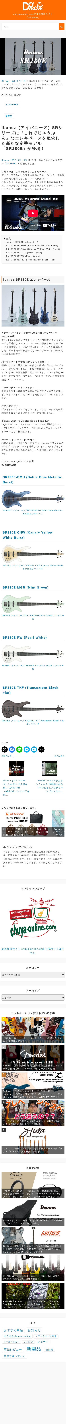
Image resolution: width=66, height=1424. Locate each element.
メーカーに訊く (11, 1342)
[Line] (19, 749)
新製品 (9, 116)
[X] (5, 749)
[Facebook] (12, 749)
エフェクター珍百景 (46, 1336)
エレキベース (12, 104)
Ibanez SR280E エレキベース (22, 242)
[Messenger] (27, 749)
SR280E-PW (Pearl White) (25, 256)
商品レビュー (13, 1349)
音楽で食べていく (14, 1356)
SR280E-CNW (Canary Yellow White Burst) (35, 249)
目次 (8, 238)
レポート (43, 1341)
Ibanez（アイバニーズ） (15, 160)
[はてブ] (34, 749)
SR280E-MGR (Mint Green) (26, 252)
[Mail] (41, 749)
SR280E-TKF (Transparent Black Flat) (32, 259)
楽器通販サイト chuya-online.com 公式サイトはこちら (33, 951)
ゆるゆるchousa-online (17, 1336)
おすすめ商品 (13, 1330)
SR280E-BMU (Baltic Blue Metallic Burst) (34, 245)
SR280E (11, 163)
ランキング (28, 1342)
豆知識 (49, 1349)
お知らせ (34, 1330)
